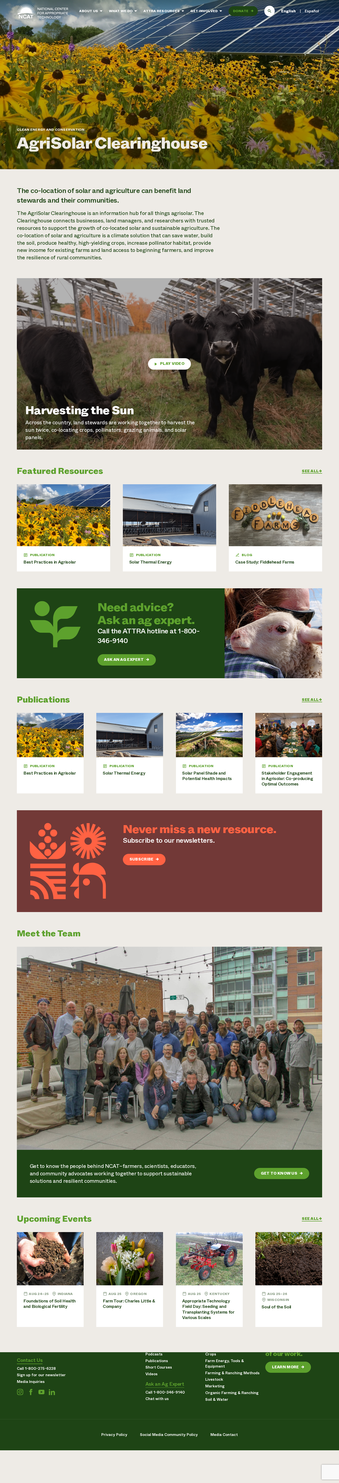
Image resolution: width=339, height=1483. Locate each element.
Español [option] (312, 11)
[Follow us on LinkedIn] (52, 1392)
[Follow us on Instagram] (20, 1392)
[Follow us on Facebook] (31, 1392)
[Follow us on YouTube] (41, 1392)
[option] (312, 11)
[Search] (269, 11)
